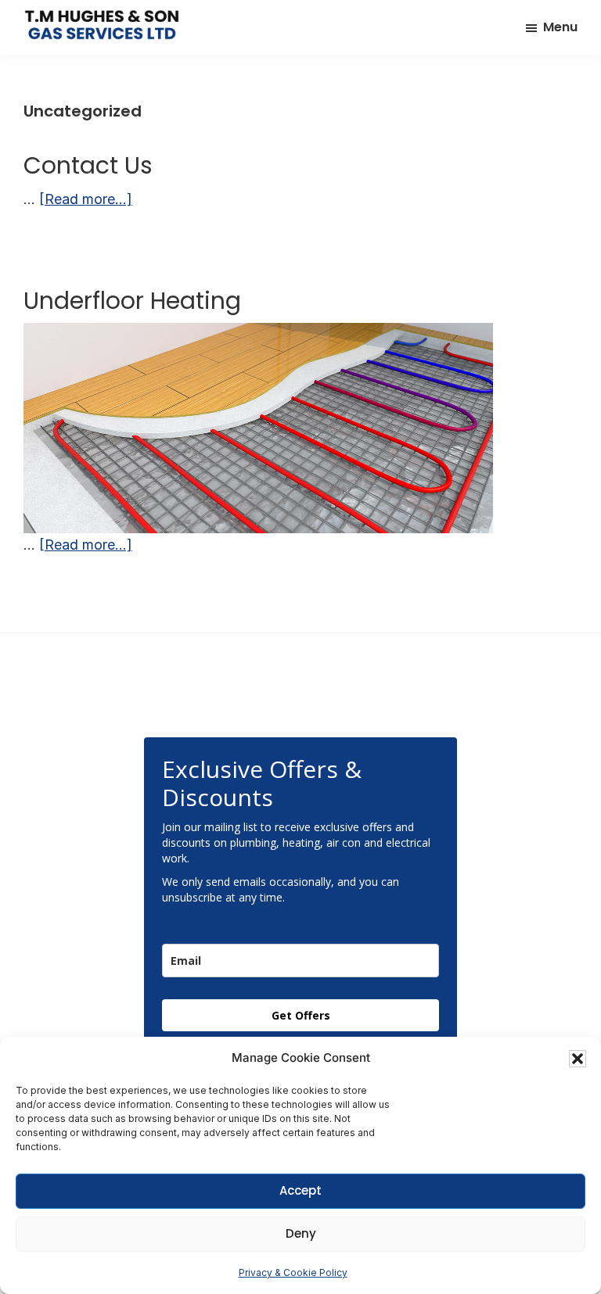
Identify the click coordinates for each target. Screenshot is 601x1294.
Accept (300, 1190)
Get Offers (301, 1015)
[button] (577, 1058)
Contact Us (88, 165)
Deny (301, 1233)
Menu (560, 27)
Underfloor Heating (132, 300)
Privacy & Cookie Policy (293, 1272)
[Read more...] (85, 200)
